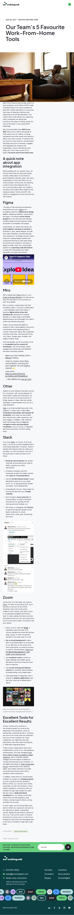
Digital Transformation (20, 831)
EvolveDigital (64, 878)
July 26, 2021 (26, 379)
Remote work (13, 839)
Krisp (26, 628)
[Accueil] (11, 4)
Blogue (48, 878)
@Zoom (8, 358)
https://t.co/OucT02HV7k (15, 374)
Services (48, 870)
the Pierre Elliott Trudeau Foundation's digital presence (18, 755)
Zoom (5, 604)
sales (17, 874)
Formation (49, 874)
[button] (37, 895)
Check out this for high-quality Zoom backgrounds (19, 652)
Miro (19, 295)
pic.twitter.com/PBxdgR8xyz (16, 376)
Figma (21, 209)
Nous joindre (64, 874)
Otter (5, 408)
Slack (13, 442)
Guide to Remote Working (12, 297)
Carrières (62, 870)
